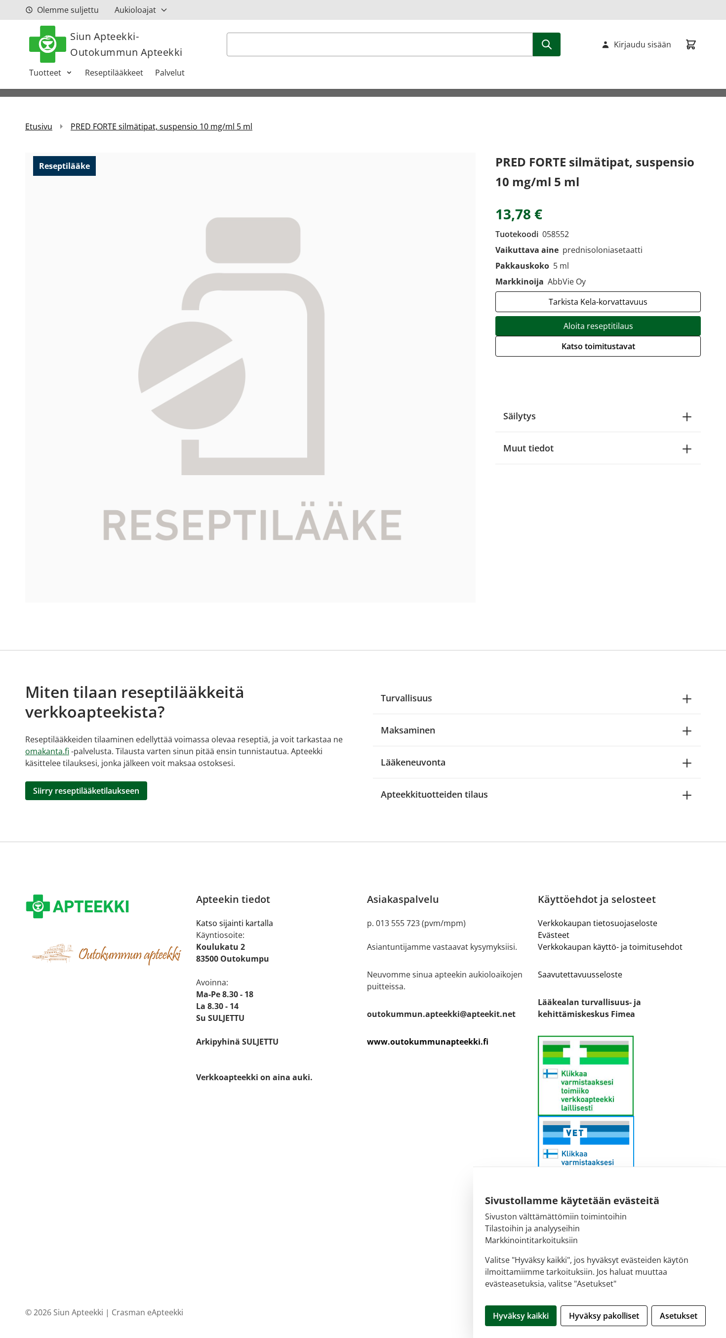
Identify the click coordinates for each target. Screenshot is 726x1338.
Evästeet (553, 935)
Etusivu (38, 126)
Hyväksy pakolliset (604, 1315)
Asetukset (678, 1315)
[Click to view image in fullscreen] (250, 377)
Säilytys (519, 416)
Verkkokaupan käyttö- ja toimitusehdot (610, 946)
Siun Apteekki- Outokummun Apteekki (126, 44)
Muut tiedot (528, 448)
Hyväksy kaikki (521, 1315)
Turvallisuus (406, 698)
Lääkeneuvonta (413, 762)
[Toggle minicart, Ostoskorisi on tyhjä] (691, 44)
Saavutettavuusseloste (580, 974)
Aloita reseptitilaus (598, 326)
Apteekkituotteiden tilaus (434, 794)
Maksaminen (408, 730)
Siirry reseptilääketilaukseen (86, 790)
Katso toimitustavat (598, 346)
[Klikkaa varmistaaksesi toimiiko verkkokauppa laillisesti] (619, 1076)
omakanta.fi (47, 751)
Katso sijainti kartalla (234, 923)
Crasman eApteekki (147, 1312)
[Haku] (547, 44)
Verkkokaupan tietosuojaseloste (597, 923)
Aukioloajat (135, 9)
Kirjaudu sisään (642, 44)
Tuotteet (45, 72)
